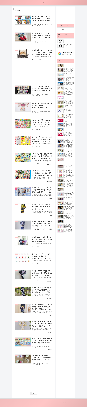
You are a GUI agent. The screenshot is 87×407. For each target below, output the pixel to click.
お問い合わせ (59, 402)
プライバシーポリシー (70, 402)
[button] (73, 29)
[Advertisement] (33, 73)
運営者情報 (64, 402)
